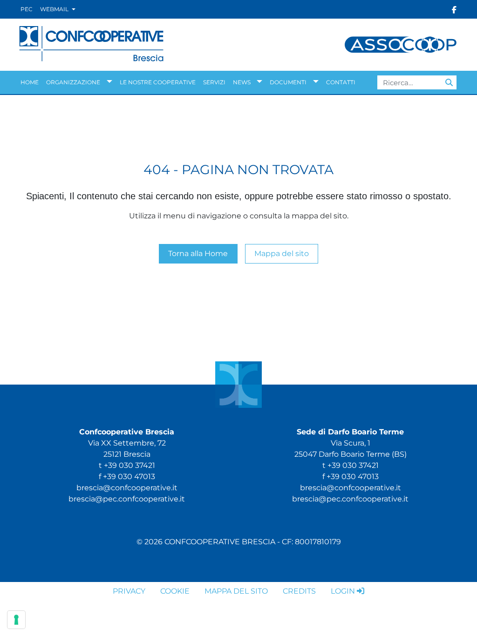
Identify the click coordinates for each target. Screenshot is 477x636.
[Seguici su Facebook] (454, 9)
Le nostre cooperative (158, 82)
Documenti (288, 82)
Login (343, 591)
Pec (26, 9)
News (242, 82)
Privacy (129, 591)
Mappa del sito (281, 253)
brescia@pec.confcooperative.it (126, 498)
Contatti (340, 82)
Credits (299, 591)
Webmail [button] (55, 9)
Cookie (175, 591)
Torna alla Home (198, 253)
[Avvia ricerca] (449, 82)
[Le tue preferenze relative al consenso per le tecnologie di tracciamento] (16, 620)
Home (29, 82)
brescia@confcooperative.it (126, 487)
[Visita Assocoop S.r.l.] (401, 44)
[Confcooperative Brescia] (92, 44)
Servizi (214, 82)
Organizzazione (73, 82)
